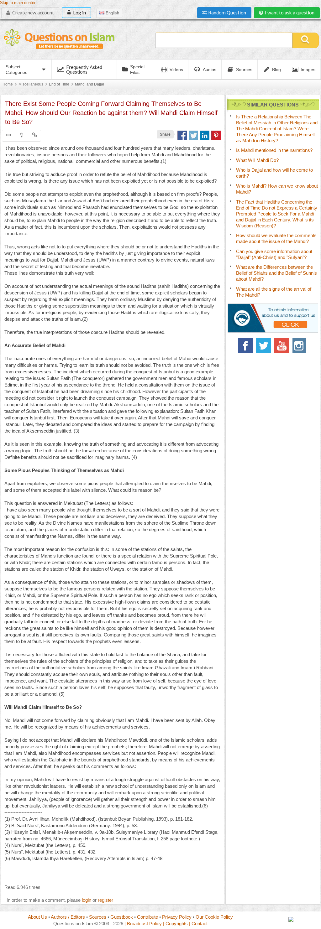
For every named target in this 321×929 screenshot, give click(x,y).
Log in (79, 12)
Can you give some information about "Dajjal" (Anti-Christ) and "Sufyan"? (274, 254)
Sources (97, 917)
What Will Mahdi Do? (257, 160)
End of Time (59, 84)
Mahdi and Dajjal (89, 84)
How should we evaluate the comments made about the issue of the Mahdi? (276, 238)
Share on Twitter (193, 135)
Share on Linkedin (204, 135)
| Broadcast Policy (143, 923)
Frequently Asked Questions (84, 69)
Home (8, 84)
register (105, 900)
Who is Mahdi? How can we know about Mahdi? (277, 189)
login (86, 900)
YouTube (281, 345)
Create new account (32, 12)
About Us (37, 917)
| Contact (198, 923)
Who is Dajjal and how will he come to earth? (274, 173)
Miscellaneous (30, 84)
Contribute (147, 917)
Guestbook (121, 917)
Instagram (300, 345)
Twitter (263, 345)
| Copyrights (175, 923)
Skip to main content (19, 3)
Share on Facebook (182, 135)
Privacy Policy (177, 917)
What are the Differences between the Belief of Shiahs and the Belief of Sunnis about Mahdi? (276, 273)
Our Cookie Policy (214, 917)
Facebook (245, 345)
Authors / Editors (68, 917)
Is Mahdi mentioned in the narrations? (274, 150)
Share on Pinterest (216, 135)
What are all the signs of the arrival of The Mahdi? (273, 292)
